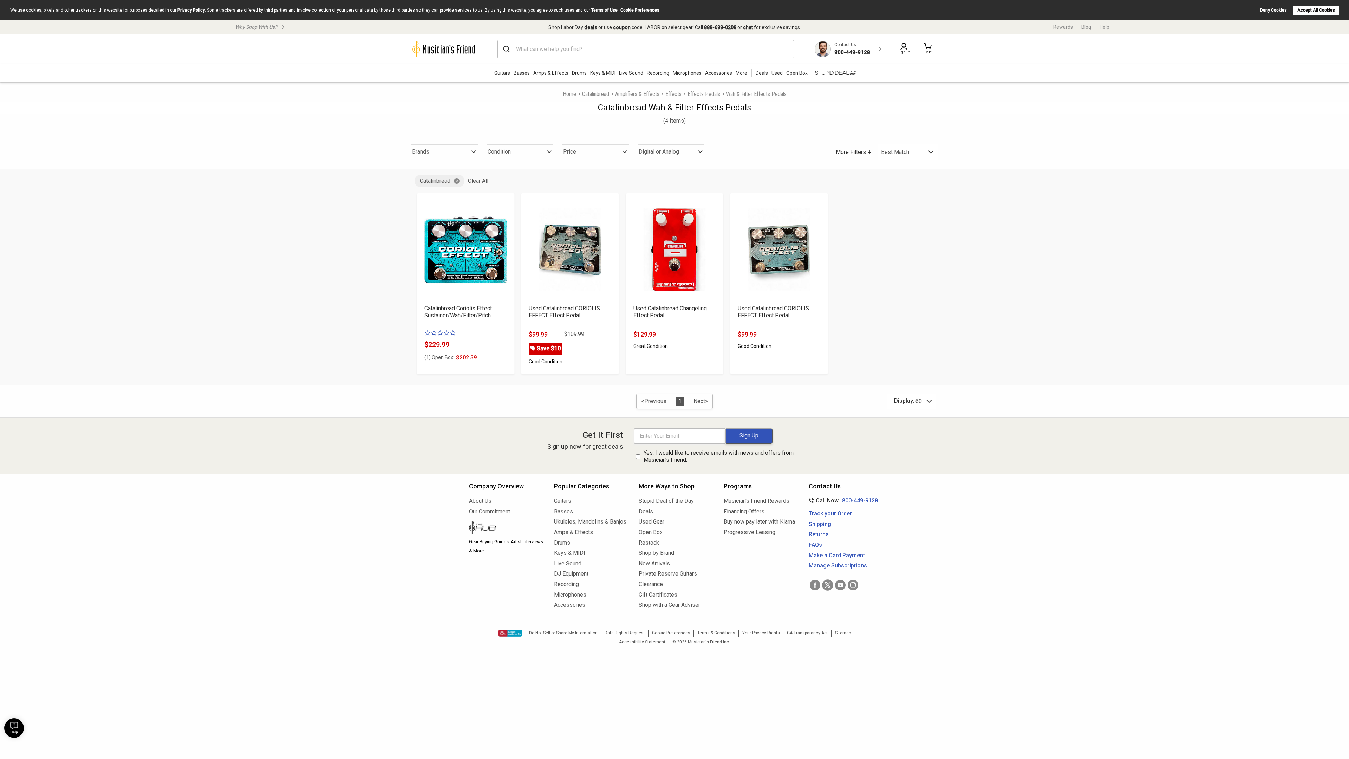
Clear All (478, 180)
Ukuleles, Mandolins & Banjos (590, 521)
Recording (658, 73)
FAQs (815, 544)
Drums (579, 73)
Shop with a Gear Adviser (669, 605)
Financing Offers (744, 511)
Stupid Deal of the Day (666, 501)
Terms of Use (604, 10)
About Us (480, 501)
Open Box (651, 532)
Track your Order (830, 513)
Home (569, 94)
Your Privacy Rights (761, 632)
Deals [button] (762, 73)
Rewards (1063, 27)
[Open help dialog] (14, 728)
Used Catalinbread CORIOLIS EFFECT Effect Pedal (564, 312)
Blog (1086, 27)
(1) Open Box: (439, 357)
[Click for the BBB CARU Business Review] (510, 633)
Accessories (718, 73)
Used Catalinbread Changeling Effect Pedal (670, 312)
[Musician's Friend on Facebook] (815, 585)
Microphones (687, 73)
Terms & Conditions (716, 632)
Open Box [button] (797, 73)
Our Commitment (489, 511)
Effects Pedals (703, 94)
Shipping (820, 524)
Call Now (842, 500)
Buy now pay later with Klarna (759, 521)
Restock (649, 542)
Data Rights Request (625, 632)
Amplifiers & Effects (637, 94)
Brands (420, 151)
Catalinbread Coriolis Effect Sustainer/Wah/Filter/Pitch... (459, 312)
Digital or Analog (659, 151)
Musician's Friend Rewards (756, 501)
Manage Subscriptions (838, 565)
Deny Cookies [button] (1273, 10)
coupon (622, 27)
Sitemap (843, 632)
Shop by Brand (656, 553)
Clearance (651, 584)
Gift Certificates (658, 594)
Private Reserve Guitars (668, 573)
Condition (499, 151)
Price (569, 151)
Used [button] (777, 73)
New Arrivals (654, 563)
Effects (673, 94)
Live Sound (631, 73)
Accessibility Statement (642, 642)
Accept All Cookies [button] (1316, 10)
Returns (819, 534)
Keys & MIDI (602, 73)
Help (1104, 27)
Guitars (502, 73)
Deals (646, 511)
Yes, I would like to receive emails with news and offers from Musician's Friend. (719, 456)
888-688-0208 (720, 27)
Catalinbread (595, 94)
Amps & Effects (550, 73)
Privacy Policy (191, 10)
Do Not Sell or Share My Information (563, 632)
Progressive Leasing (749, 532)
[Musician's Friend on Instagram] (853, 585)
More (741, 73)
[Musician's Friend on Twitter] (827, 585)
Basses (522, 73)
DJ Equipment (571, 573)
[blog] (506, 528)
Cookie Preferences (639, 10)
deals (590, 27)
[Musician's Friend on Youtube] (840, 585)
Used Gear (651, 521)
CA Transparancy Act (807, 632)
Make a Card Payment (837, 555)
